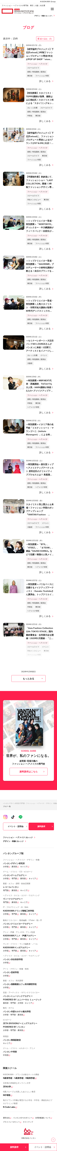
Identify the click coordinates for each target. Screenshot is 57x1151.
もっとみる (28, 678)
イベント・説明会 (16, 826)
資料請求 (41, 826)
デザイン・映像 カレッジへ (43, 16)
